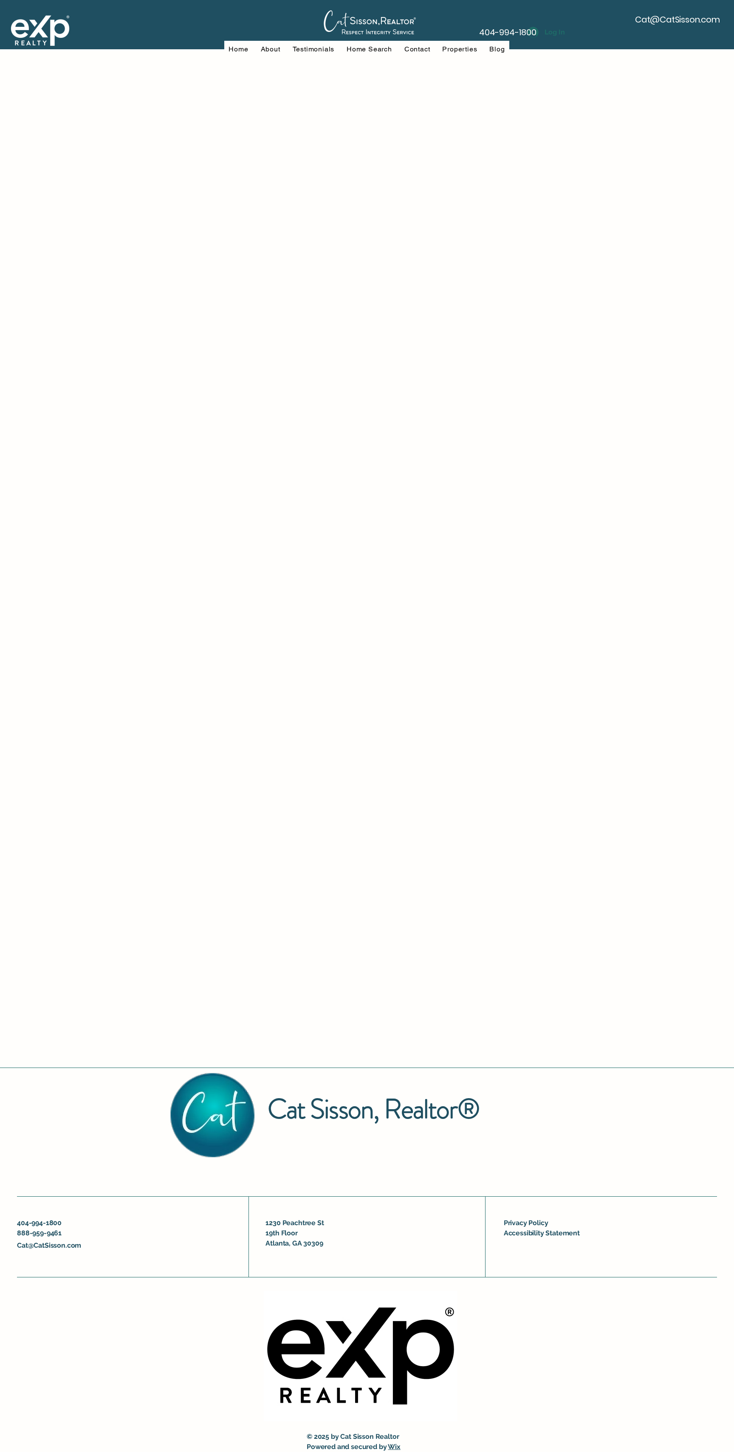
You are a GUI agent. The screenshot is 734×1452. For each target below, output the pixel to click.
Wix (394, 1447)
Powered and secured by (347, 1447)
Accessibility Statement (542, 1233)
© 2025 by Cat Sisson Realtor (353, 1436)
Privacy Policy (526, 1223)
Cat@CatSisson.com (677, 19)
